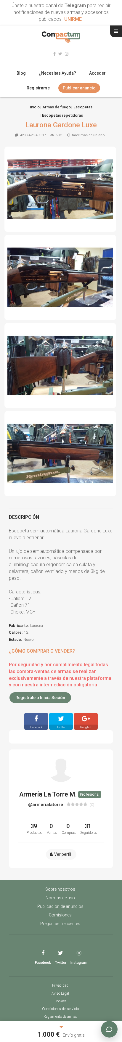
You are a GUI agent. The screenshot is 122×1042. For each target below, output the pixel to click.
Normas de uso (60, 897)
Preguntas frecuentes (60, 923)
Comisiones (60, 915)
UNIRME (73, 19)
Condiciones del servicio (60, 1009)
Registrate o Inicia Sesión (40, 697)
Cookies (60, 1001)
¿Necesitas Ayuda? (57, 73)
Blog (21, 73)
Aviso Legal (60, 993)
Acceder (97, 73)
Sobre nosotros (60, 889)
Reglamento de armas (60, 1016)
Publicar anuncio (79, 88)
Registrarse (38, 88)
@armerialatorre (46, 804)
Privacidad (60, 985)
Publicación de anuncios (60, 906)
